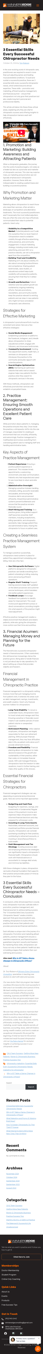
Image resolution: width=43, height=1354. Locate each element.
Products (5, 1300)
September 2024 (13, 1181)
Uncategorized (12, 1227)
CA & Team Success (15, 1053)
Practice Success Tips (12, 1060)
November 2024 (12, 1174)
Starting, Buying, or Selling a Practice (20, 1220)
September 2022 (13, 1184)
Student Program (9, 1274)
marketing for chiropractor (13, 1070)
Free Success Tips (9, 1305)
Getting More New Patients (17, 1209)
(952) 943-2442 (11, 1318)
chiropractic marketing (15, 1063)
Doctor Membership (10, 1270)
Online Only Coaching (11, 1279)
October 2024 (11, 1177)
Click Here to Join (21, 1257)
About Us (5, 1291)
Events (4, 1296)
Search (9, 1083)
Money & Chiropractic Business (23, 1056)
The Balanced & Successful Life (18, 1223)
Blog (3, 1309)
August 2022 (11, 1188)
